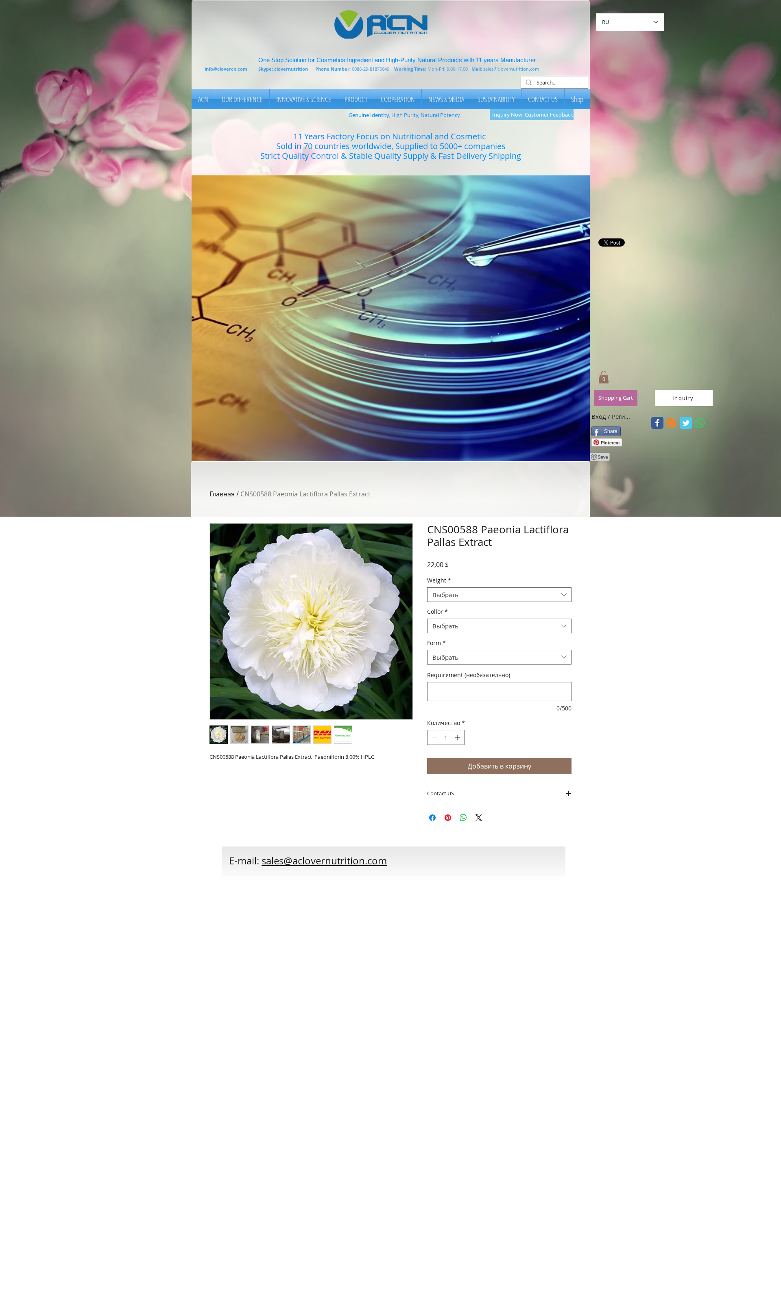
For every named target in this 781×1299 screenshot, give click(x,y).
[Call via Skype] (441, 865)
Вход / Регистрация (611, 416)
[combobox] (499, 594)
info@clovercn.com (226, 69)
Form (436, 643)
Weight (439, 580)
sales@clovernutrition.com (511, 69)
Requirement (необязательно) (468, 675)
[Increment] (458, 737)
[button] (391, 318)
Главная (222, 493)
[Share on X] (479, 818)
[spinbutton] (445, 737)
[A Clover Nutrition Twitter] (657, 423)
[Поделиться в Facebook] (432, 818)
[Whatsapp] (700, 423)
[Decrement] (433, 737)
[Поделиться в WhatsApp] (463, 818)
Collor (437, 611)
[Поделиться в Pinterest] (448, 818)
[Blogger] (671, 423)
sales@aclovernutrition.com (324, 860)
